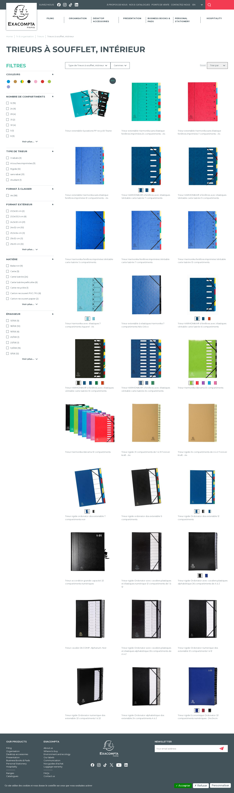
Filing (50, 18)
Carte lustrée (19, 276)
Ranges (10, 773)
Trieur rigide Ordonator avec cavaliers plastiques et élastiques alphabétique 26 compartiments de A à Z (146, 651)
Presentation (132, 18)
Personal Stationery (182, 20)
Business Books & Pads (159, 20)
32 (13, 125)
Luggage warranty (53, 766)
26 (13, 114)
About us (48, 748)
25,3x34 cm (17, 233)
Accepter (184, 785)
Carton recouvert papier (24, 298)
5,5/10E (15, 348)
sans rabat (17, 174)
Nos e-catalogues (139, 4)
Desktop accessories (101, 20)
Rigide (15, 169)
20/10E (14, 337)
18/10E (15, 326)
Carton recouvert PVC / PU (25, 293)
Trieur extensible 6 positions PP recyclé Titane (88, 130)
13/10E (14, 320)
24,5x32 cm (17, 222)
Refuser (202, 785)
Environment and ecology (57, 754)
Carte (14, 271)
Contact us (49, 776)
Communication (52, 760)
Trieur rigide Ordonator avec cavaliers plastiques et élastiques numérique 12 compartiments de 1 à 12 (146, 583)
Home (9, 36)
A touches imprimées (22, 163)
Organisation (78, 18)
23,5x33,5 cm (18, 216)
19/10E (14, 331)
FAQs (46, 773)
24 (13, 108)
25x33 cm (17, 244)
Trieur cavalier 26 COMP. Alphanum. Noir (85, 648)
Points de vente (160, 4)
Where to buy (51, 751)
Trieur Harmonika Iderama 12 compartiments (200, 387)
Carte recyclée (19, 287)
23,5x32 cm (17, 211)
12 (13, 103)
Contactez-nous (180, 4)
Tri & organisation (25, 36)
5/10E (14, 353)
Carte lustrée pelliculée (24, 282)
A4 (13, 195)
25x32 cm (16, 238)
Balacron (16, 265)
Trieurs (40, 36)
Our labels (49, 757)
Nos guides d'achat (53, 763)
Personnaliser (220, 785)
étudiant (15, 180)
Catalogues (12, 776)
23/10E (14, 342)
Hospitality (214, 18)
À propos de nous (117, 4)
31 (12, 119)
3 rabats (15, 158)
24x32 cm (17, 227)
